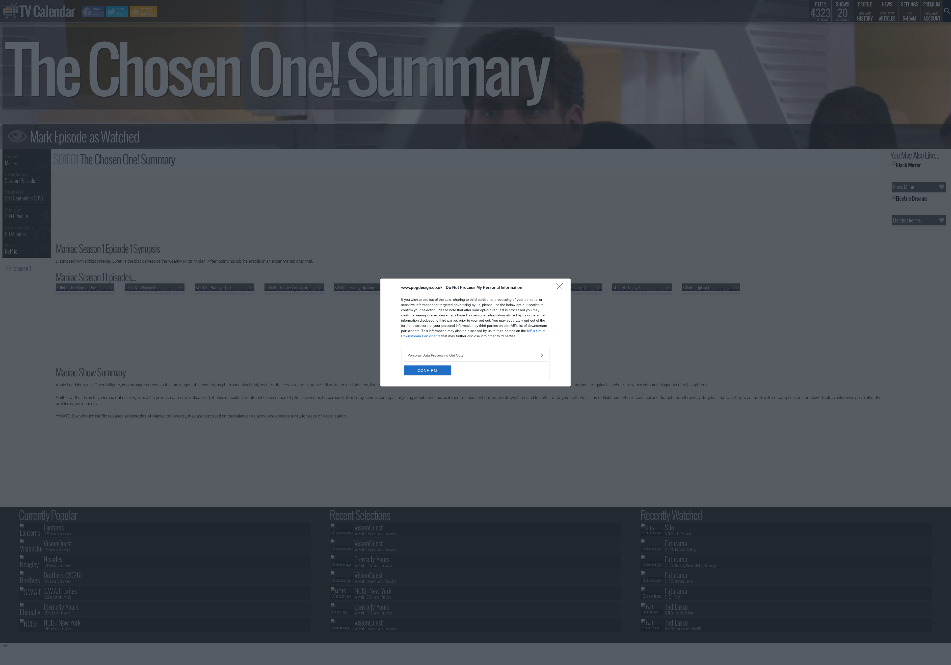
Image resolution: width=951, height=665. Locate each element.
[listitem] (475, 355)
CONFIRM (427, 370)
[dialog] (475, 332)
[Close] (561, 288)
